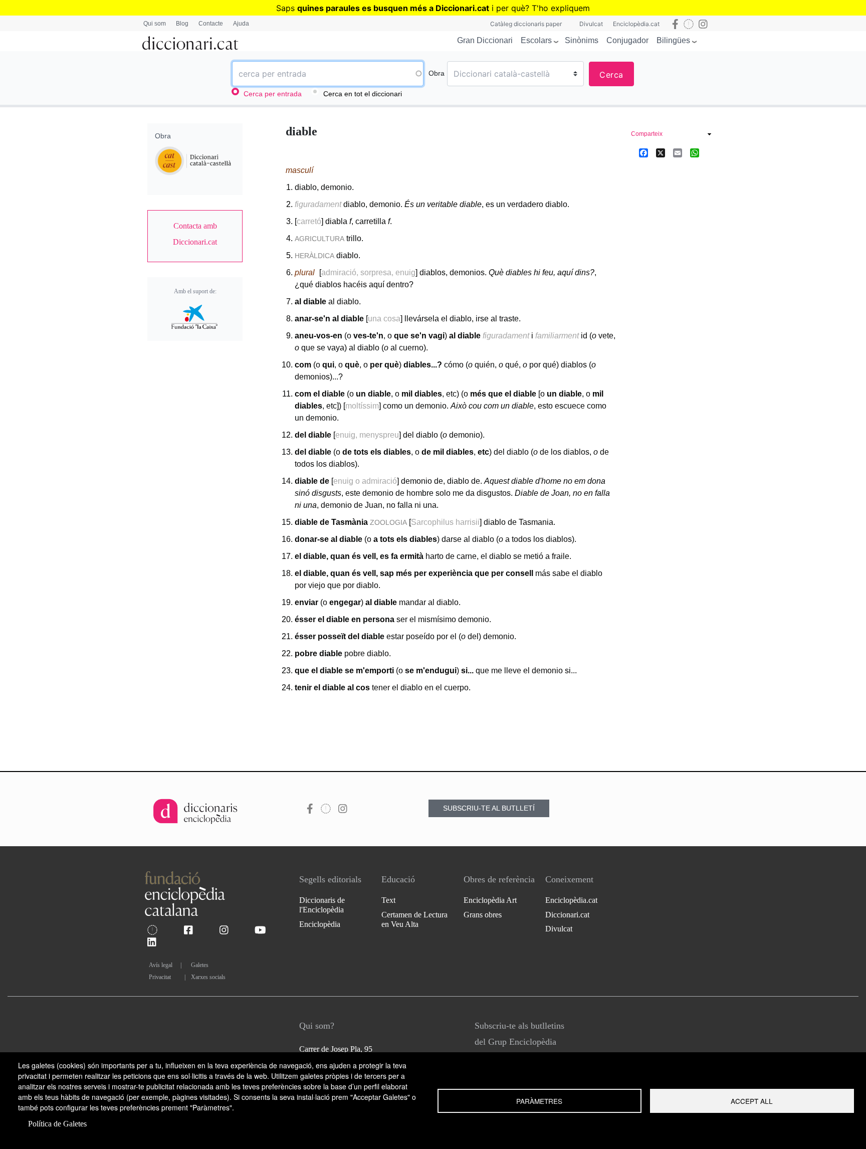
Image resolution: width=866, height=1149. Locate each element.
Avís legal (160, 965)
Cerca (611, 75)
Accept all (752, 1101)
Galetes (199, 965)
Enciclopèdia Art (490, 900)
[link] (195, 234)
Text (388, 900)
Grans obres (483, 914)
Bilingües (673, 40)
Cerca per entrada (273, 94)
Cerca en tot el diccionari (362, 94)
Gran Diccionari (485, 40)
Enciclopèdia (319, 924)
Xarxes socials (208, 977)
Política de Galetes (57, 1123)
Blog (182, 23)
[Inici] (190, 41)
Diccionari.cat (567, 914)
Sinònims (581, 40)
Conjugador (627, 40)
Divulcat (591, 24)
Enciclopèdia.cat (636, 24)
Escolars (536, 40)
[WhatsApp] (694, 152)
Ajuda (241, 23)
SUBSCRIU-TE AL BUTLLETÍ (489, 808)
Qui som (154, 23)
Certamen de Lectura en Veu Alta (414, 919)
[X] (660, 152)
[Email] (677, 152)
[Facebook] (643, 152)
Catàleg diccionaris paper (526, 24)
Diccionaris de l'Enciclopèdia (322, 905)
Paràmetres (539, 1101)
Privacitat (160, 977)
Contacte (210, 23)
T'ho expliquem (561, 8)
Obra (436, 73)
